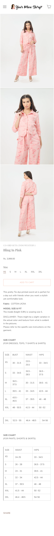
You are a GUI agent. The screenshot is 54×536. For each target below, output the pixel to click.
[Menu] (5, 7)
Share (6, 513)
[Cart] (49, 7)
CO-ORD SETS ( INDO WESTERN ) (19, 245)
